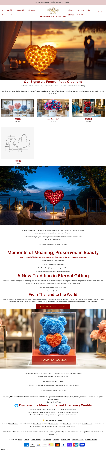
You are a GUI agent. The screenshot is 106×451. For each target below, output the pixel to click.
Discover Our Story (53, 291)
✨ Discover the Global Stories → (53, 307)
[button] (102, 12)
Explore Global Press (54, 402)
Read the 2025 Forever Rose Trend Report (53, 287)
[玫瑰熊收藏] (88, 108)
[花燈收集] (17, 108)
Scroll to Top (4, 449)
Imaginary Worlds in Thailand (57, 244)
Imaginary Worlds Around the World (54, 390)
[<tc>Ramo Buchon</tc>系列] (53, 108)
